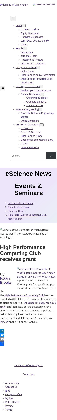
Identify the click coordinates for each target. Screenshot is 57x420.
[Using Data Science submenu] (38, 67)
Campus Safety (13, 394)
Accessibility (12, 383)
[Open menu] (2, 88)
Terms (8, 409)
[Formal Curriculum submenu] (42, 94)
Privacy (9, 405)
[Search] (51, 155)
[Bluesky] (28, 335)
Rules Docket (12, 402)
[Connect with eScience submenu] (42, 124)
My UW (9, 398)
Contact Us (11, 386)
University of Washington (14, 4)
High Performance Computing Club (24, 295)
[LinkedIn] (28, 331)
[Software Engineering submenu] (40, 109)
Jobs (7, 390)
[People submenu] (25, 48)
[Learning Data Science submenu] (41, 86)
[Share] (28, 343)
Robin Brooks (6, 280)
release (4, 321)
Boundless (28, 374)
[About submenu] (24, 25)
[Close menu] (13, 19)
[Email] (28, 339)
